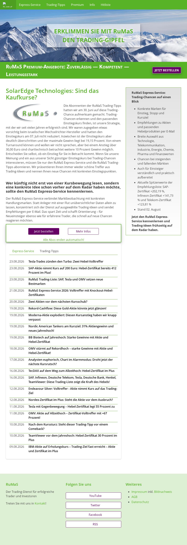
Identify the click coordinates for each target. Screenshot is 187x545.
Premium (77, 5)
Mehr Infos (83, 231)
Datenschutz (140, 502)
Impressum (139, 492)
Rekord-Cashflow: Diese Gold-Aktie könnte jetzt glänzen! (67, 308)
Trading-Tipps (55, 5)
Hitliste (105, 5)
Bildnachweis (163, 492)
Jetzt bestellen (167, 70)
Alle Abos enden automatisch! (63, 240)
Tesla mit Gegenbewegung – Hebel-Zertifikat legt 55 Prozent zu (71, 407)
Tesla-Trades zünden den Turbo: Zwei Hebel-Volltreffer (65, 261)
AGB (134, 497)
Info (92, 5)
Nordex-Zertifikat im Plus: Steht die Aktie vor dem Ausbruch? (70, 400)
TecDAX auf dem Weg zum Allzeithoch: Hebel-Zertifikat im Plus (71, 371)
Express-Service (30, 5)
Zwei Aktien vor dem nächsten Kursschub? (57, 302)
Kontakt (40, 503)
